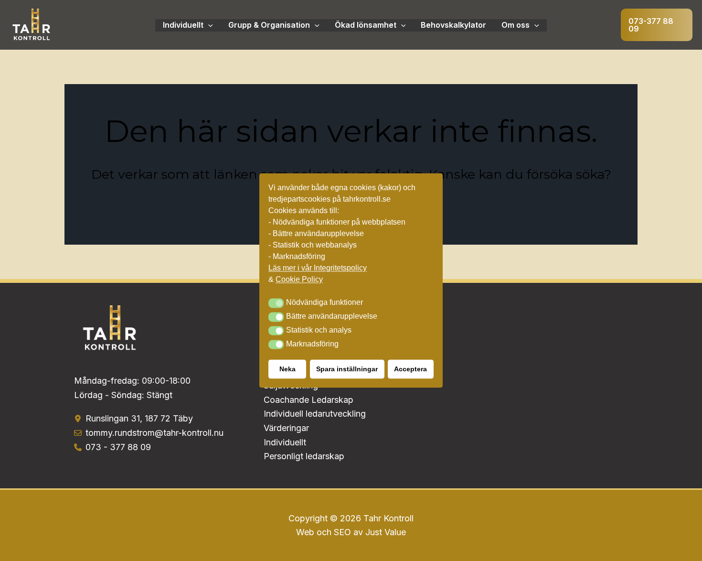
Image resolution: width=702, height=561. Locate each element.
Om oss (515, 25)
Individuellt (183, 25)
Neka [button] (287, 369)
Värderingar (286, 428)
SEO (342, 532)
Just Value (385, 532)
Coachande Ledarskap (308, 400)
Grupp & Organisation (269, 25)
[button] (656, 25)
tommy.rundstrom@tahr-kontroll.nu (154, 433)
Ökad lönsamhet (365, 25)
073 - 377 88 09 (118, 447)
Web (306, 532)
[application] (208, 25)
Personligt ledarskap (304, 456)
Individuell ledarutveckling (315, 414)
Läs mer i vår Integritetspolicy (317, 268)
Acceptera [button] (410, 369)
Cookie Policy (299, 280)
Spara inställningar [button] (347, 369)
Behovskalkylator (453, 25)
